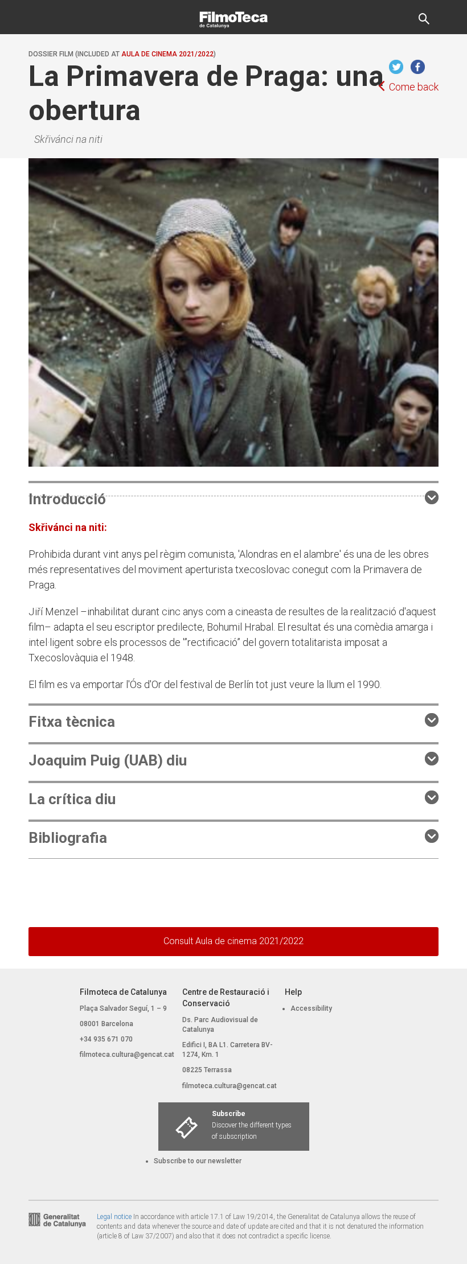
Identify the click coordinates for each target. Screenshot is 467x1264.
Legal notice (114, 1217)
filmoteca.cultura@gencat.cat (127, 1055)
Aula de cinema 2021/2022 (167, 54)
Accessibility (311, 1008)
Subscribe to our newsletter (197, 1161)
